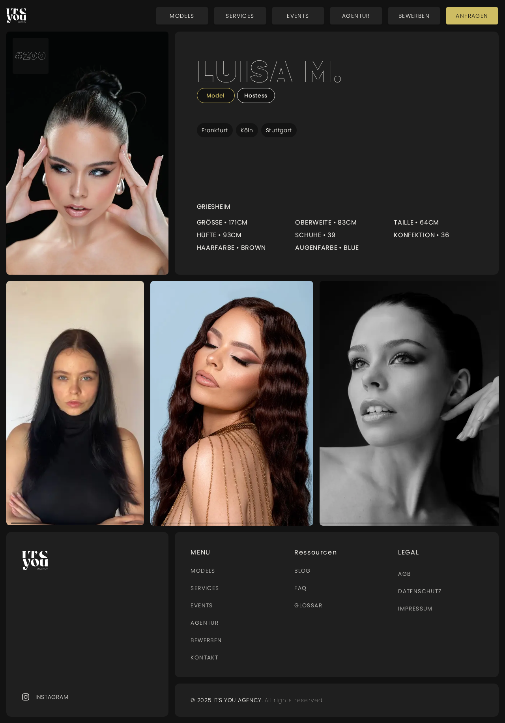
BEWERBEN (206, 640)
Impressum (415, 608)
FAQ (300, 588)
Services (205, 588)
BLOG (302, 571)
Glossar (308, 605)
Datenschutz (419, 591)
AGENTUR (205, 623)
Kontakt (204, 657)
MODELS (203, 571)
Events (202, 605)
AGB (404, 574)
